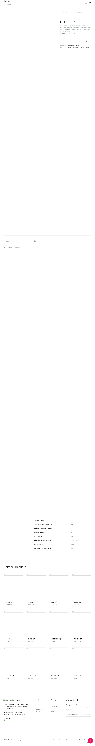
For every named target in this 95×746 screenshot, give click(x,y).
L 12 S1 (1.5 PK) (10, 676)
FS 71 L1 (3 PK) (10, 602)
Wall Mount (66, 12)
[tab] (15, 241)
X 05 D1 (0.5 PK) (56, 639)
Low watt (75, 47)
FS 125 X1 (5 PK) (78, 639)
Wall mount (86, 47)
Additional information (13, 247)
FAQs (37, 704)
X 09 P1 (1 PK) (78, 676)
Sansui (80, 47)
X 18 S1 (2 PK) (32, 639)
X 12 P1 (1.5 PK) (55, 676)
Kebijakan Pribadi (39, 710)
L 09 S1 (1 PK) (32, 602)
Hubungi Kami (55, 706)
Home (61, 12)
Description (8, 241)
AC (68, 47)
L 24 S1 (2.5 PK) (10, 639)
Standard (73, 12)
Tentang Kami (53, 701)
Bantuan (38, 700)
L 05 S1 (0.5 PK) (78, 602)
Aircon (71, 47)
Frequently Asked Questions (82, 740)
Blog (52, 711)
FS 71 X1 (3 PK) (55, 602)
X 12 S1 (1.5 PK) (32, 676)
